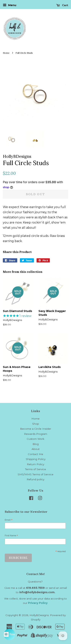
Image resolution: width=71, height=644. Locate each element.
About (36, 448)
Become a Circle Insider (35, 428)
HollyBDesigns (39, 615)
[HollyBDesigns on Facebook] (31, 498)
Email (8, 520)
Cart (64, 5)
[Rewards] (9, 634)
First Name (11, 536)
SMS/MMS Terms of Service (35, 474)
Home (6, 52)
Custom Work (35, 438)
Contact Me (35, 454)
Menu (11, 5)
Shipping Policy (35, 459)
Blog (36, 444)
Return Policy (35, 464)
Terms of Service (35, 469)
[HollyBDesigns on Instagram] (40, 498)
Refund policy (35, 479)
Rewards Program (35, 433)
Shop (35, 423)
